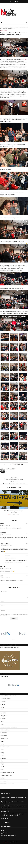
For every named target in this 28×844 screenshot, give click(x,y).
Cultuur (2, 710)
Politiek (2, 755)
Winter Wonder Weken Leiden (7, 783)
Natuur (2, 744)
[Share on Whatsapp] (19, 464)
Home (1, 27)
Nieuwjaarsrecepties (5, 747)
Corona (2, 707)
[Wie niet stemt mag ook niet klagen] (14, 499)
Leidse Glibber (6, 841)
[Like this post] (13, 464)
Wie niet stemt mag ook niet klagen (14, 511)
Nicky (2, 801)
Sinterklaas (3, 766)
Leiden (6, 27)
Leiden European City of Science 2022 (9, 727)
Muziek (2, 741)
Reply (27, 523)
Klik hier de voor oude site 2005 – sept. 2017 (9, 647)
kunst (2, 721)
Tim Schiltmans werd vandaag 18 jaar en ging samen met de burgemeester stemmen (12, 814)
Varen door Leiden (5, 781)
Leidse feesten (4, 732)
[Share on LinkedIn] (18, 464)
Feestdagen (3, 712)
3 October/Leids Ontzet (6, 698)
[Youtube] (15, 1)
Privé (2, 761)
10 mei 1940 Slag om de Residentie (8, 695)
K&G (26, 59)
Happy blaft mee (4, 715)
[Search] (26, 23)
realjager (2, 567)
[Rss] (17, 1)
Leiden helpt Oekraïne (5, 729)
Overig (2, 752)
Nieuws (2, 749)
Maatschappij (4, 735)
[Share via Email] (22, 464)
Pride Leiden (3, 758)
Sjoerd (2, 797)
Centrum (3, 704)
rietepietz (3, 533)
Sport (2, 769)
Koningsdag (3, 718)
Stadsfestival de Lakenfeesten (7, 772)
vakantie (2, 778)
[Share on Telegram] (21, 464)
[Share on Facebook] (14, 464)
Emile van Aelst (9, 36)
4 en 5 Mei (3, 701)
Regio (2, 763)
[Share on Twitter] (15, 464)
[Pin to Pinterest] (17, 464)
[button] (1, 503)
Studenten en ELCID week (6, 775)
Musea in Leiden (4, 738)
